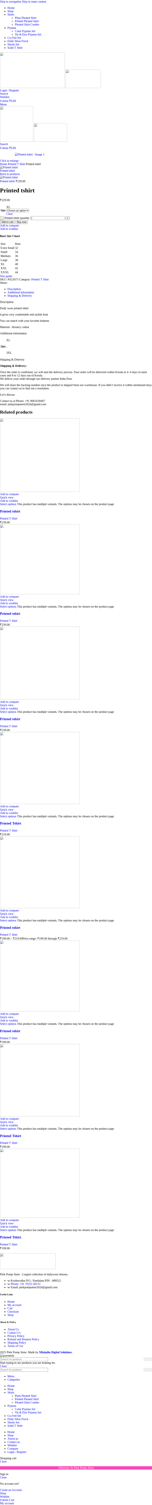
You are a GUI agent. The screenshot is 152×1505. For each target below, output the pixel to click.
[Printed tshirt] (40, 490)
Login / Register (16, 1451)
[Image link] (28, 1268)
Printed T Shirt (17, 164)
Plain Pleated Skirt (25, 17)
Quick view (7, 497)
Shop (10, 1315)
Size (3, 210)
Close (3, 1366)
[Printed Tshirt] (40, 803)
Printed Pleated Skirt (27, 21)
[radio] (17, 207)
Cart (9, 1308)
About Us (13, 1329)
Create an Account (11, 1490)
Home (4, 164)
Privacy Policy (15, 1336)
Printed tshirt (7, 170)
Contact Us (14, 1332)
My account (14, 1305)
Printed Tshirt (10, 823)
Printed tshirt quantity (16, 218)
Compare (12, 1448)
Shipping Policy (16, 1342)
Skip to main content (34, 1)
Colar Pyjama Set (25, 31)
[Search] (147, 1359)
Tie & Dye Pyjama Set (28, 34)
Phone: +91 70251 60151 (26, 1283)
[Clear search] (140, 1370)
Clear (9, 213)
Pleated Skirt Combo (27, 24)
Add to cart (7, 222)
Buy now (21, 222)
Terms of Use (15, 1346)
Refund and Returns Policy (23, 1339)
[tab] (14, 289)
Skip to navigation (11, 1)
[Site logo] (33, 87)
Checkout (13, 1311)
